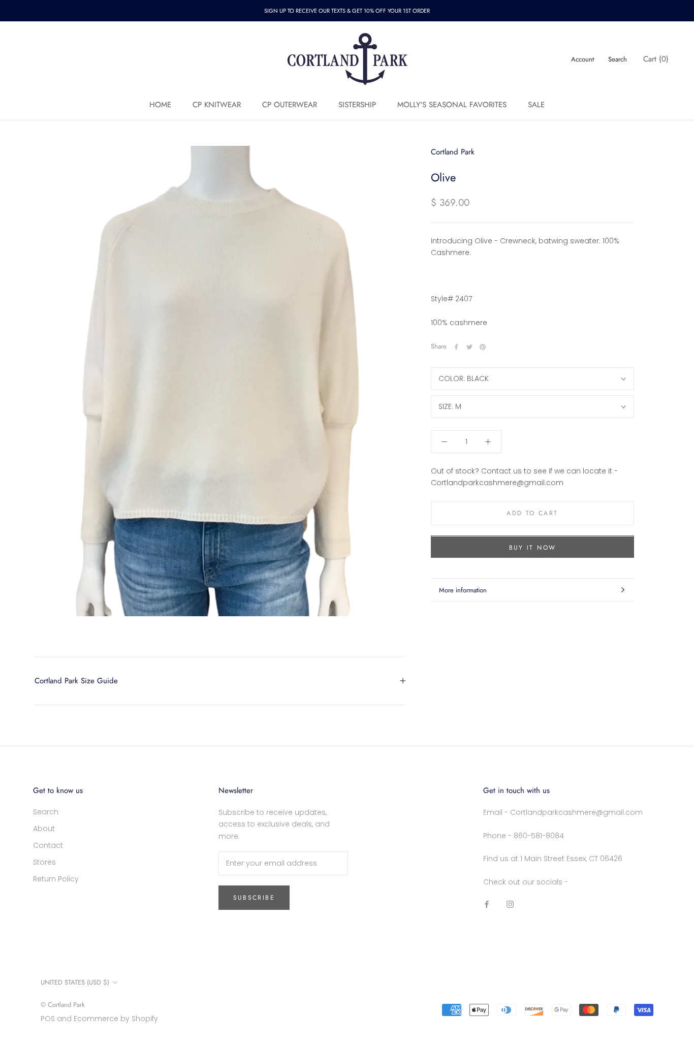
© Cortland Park (63, 1004)
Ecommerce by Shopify (116, 1018)
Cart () (656, 59)
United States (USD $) (75, 982)
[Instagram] (510, 904)
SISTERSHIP (357, 104)
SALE (536, 104)
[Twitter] (469, 347)
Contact (48, 845)
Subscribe (254, 897)
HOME (160, 104)
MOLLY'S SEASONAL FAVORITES (452, 104)
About (44, 828)
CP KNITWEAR (217, 104)
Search (617, 59)
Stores (44, 862)
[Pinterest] (483, 347)
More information (463, 590)
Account (582, 59)
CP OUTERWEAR (289, 104)
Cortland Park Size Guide (76, 680)
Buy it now (532, 548)
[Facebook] (456, 347)
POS (48, 1018)
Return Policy (56, 879)
